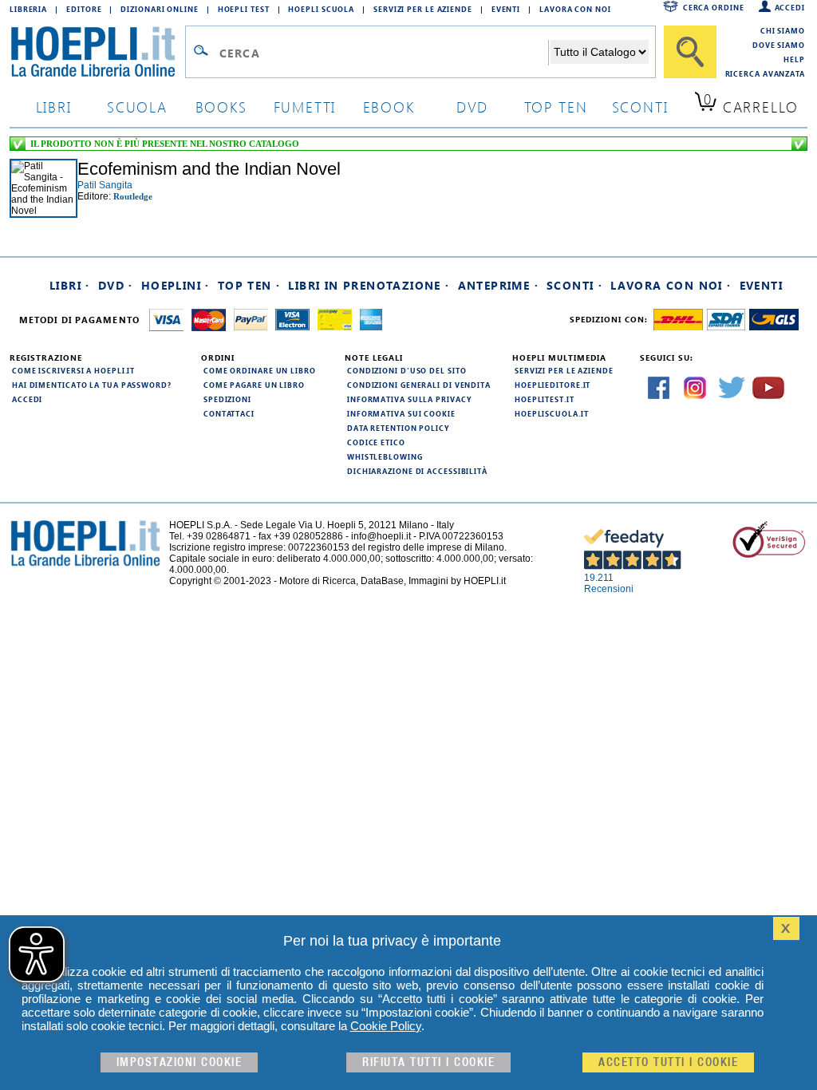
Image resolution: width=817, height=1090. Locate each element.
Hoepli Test (244, 9)
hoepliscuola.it (552, 413)
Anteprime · (498, 285)
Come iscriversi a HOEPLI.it (73, 370)
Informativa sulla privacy (409, 399)
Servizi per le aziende (422, 9)
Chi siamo (782, 30)
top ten (556, 107)
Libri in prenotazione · (368, 285)
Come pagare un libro (254, 384)
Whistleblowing (385, 456)
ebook (389, 107)
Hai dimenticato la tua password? (92, 384)
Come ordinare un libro (259, 370)
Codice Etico (376, 442)
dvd (472, 107)
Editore (83, 9)
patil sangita (104, 185)
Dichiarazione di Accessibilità (417, 471)
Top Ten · (249, 285)
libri (54, 107)
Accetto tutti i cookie (668, 1062)
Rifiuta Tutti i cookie (428, 1062)
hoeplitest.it (544, 399)
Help (794, 59)
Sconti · (574, 285)
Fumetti (305, 107)
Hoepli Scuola (321, 9)
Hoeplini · (175, 285)
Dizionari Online (159, 9)
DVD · (115, 285)
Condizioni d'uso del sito (407, 370)
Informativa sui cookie (401, 413)
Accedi (790, 7)
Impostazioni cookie (179, 1062)
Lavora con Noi (575, 9)
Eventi (505, 9)
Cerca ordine (713, 7)
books (221, 107)
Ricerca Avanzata (765, 73)
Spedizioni (227, 399)
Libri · (69, 285)
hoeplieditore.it (552, 384)
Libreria (28, 9)
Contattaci (229, 413)
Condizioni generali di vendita (419, 384)
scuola (137, 107)
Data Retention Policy (398, 427)
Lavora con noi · (670, 285)
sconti (640, 107)
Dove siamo (778, 44)
